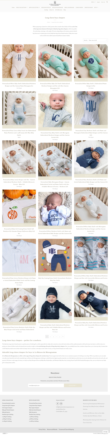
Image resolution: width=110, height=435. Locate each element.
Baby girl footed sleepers (8, 410)
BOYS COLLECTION (33, 7)
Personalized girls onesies (8, 403)
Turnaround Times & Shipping (66, 429)
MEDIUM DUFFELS (46, 7)
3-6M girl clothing (6, 419)
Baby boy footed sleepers (35, 410)
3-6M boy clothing (33, 419)
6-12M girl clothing (7, 421)
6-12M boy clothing (33, 421)
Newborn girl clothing (7, 414)
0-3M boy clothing (33, 416)
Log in (98, 2)
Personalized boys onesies (35, 403)
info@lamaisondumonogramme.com (65, 407)
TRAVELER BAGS (89, 7)
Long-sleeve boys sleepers (57, 22)
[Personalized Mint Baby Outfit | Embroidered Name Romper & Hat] (91, 61)
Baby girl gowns (6, 412)
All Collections (58, 9)
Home (13, 7)
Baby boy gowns (33, 412)
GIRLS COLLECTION (21, 7)
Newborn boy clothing (34, 414)
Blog (65, 9)
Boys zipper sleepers (34, 407)
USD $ (92, 2)
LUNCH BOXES (79, 7)
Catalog (46, 9)
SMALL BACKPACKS (69, 7)
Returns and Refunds (52, 429)
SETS (95, 7)
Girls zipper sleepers (7, 407)
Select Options (18, 79)
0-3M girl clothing (6, 416)
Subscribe (72, 385)
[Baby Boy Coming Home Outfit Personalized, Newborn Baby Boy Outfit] (55, 255)
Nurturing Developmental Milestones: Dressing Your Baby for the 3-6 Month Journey (94, 406)
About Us (51, 9)
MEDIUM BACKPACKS (57, 7)
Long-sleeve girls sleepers (8, 405)
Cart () (103, 2)
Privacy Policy (42, 429)
